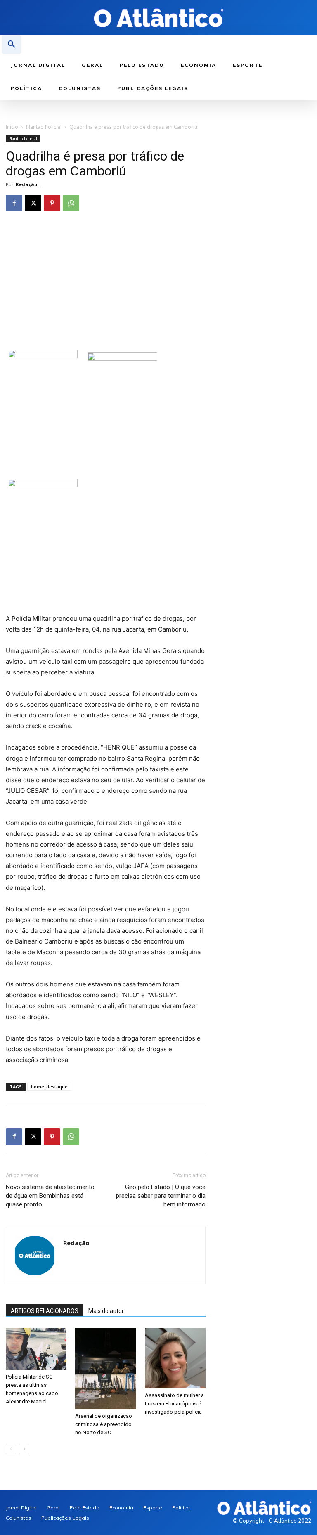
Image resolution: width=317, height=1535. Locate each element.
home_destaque (49, 1086)
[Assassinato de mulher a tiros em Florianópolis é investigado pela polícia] (175, 1358)
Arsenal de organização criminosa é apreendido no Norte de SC (103, 1424)
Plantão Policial (44, 126)
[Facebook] (14, 203)
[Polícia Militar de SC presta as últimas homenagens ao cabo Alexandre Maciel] (36, 1349)
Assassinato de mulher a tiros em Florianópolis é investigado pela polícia (174, 1403)
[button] (11, 44)
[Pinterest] (52, 203)
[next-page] (24, 1449)
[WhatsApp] (71, 203)
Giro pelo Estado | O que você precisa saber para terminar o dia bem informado (161, 1195)
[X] (33, 203)
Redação (26, 184)
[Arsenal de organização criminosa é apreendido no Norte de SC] (105, 1368)
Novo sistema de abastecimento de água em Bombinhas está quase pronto (50, 1195)
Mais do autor (106, 1311)
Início (12, 126)
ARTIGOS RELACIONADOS (44, 1311)
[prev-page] (11, 1449)
